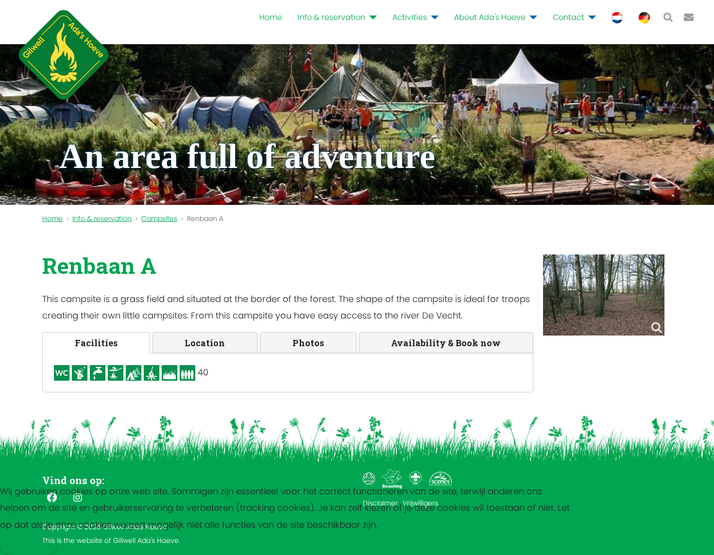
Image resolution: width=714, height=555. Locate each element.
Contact (568, 17)
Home (270, 17)
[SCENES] (440, 478)
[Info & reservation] (371, 17)
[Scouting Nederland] (393, 478)
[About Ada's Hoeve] (531, 17)
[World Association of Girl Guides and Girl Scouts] (370, 478)
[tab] (96, 342)
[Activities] (433, 17)
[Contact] (590, 17)
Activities (409, 17)
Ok (20, 544)
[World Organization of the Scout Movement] (416, 478)
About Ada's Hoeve (490, 17)
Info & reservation (331, 17)
